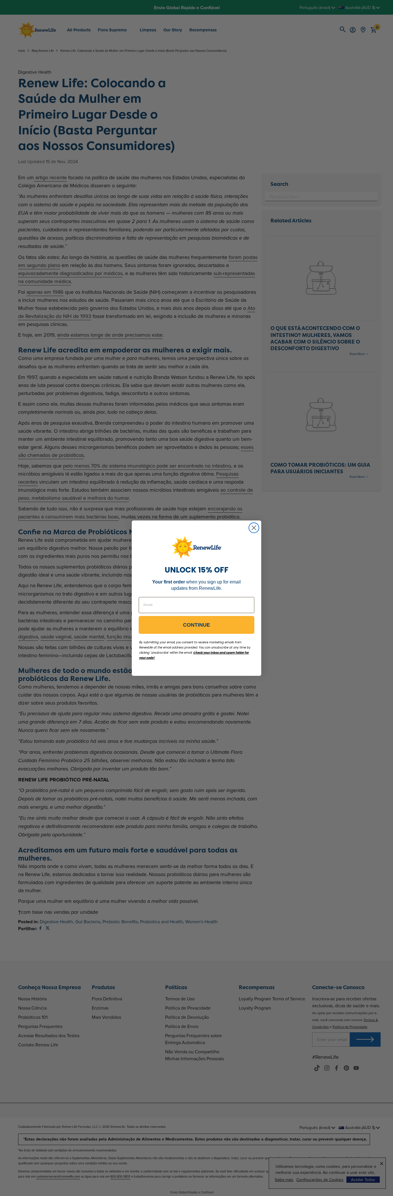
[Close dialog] (254, 528)
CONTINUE (196, 625)
